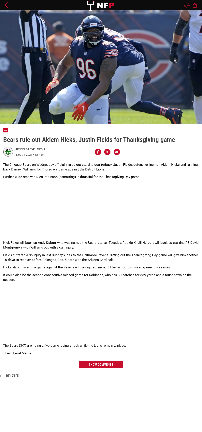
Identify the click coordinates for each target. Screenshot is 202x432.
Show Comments (101, 364)
